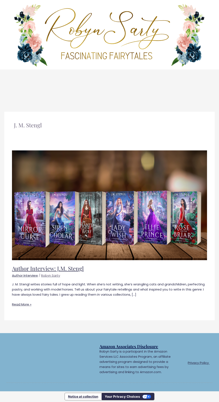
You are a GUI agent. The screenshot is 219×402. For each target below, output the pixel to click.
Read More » (21, 304)
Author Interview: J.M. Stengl (48, 268)
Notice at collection (83, 397)
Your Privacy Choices (122, 397)
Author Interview (25, 275)
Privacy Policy (199, 362)
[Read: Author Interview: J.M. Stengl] (109, 205)
